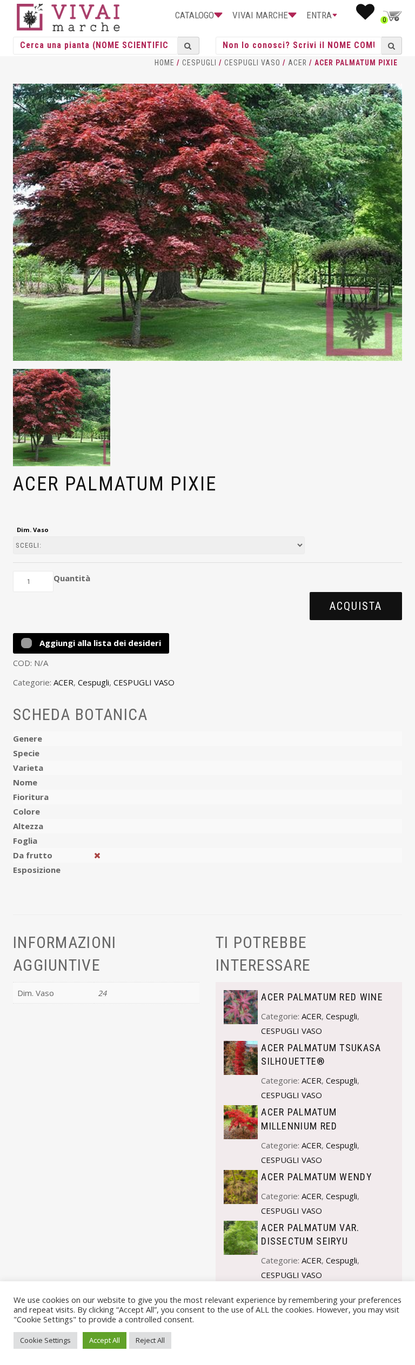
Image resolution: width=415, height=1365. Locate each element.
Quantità (71, 578)
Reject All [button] (150, 1340)
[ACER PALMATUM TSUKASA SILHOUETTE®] (241, 1057)
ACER (297, 62)
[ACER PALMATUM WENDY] (241, 1185)
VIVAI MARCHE (260, 15)
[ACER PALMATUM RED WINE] (241, 1005)
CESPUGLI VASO (252, 62)
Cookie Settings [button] (45, 1340)
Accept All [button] (104, 1340)
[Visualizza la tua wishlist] (365, 15)
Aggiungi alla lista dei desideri (99, 642)
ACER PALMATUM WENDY (316, 1176)
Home (165, 62)
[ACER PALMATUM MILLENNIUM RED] (241, 1121)
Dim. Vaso (33, 530)
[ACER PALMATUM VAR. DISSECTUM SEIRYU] (241, 1237)
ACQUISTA (356, 606)
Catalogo (194, 15)
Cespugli (199, 62)
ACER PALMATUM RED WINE (322, 997)
